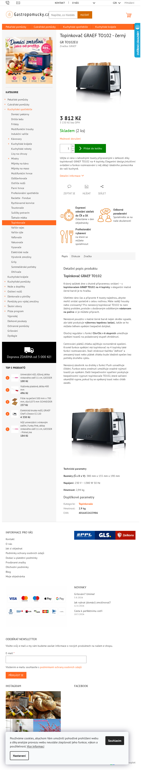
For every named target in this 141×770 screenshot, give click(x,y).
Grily (14, 262)
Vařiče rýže (17, 232)
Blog (8, 571)
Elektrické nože (19, 252)
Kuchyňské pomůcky (19, 281)
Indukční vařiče (19, 134)
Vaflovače (16, 237)
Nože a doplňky (16, 286)
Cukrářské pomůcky (18, 104)
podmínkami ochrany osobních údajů (61, 667)
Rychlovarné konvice (22, 203)
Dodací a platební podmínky (21, 557)
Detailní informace (70, 175)
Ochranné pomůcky (18, 326)
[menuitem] (16, 27)
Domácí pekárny (20, 114)
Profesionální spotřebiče (25, 193)
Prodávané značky (16, 562)
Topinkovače (18, 222)
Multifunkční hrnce (21, 173)
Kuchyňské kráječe (21, 143)
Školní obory (15, 306)
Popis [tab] (65, 256)
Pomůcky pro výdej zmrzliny (23, 301)
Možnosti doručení (70, 138)
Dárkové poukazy (17, 321)
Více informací (35, 746)
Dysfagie (12, 335)
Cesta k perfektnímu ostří (88, 611)
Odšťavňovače (19, 178)
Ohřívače (16, 272)
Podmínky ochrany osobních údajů (25, 553)
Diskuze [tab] (75, 256)
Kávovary (16, 139)
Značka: (68, 46)
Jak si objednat (14, 548)
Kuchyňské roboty (21, 148)
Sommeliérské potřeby (23, 267)
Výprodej (13, 316)
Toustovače (17, 207)
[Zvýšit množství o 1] (73, 146)
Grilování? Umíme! (84, 594)
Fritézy (15, 124)
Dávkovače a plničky (19, 296)
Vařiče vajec (17, 227)
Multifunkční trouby (22, 129)
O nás (75, 2)
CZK (115, 2)
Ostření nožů (15, 291)
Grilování (13, 330)
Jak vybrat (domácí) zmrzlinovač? (92, 602)
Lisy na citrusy (19, 153)
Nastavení (19, 756)
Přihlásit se (16, 675)
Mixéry (15, 158)
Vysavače (16, 247)
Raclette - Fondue (21, 198)
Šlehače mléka (19, 217)
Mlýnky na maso (20, 168)
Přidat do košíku (93, 148)
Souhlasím (114, 740)
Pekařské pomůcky (18, 99)
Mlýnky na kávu (20, 163)
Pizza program (16, 311)
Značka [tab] (88, 256)
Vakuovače (17, 242)
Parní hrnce (17, 188)
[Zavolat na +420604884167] (11, 2)
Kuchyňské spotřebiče (20, 109)
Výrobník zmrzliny (21, 257)
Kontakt (60, 2)
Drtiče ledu (17, 119)
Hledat (84, 15)
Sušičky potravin (20, 212)
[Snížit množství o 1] (73, 150)
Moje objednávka (15, 576)
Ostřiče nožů (18, 183)
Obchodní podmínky (17, 567)
